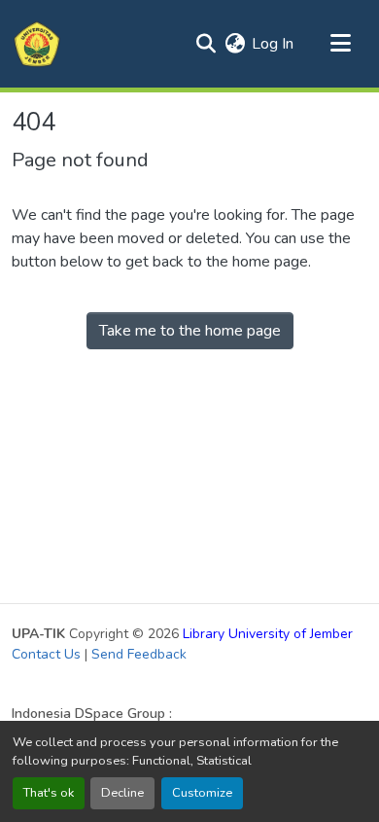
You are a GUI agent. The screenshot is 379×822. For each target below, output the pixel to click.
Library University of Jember (268, 634)
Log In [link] (272, 43)
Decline (122, 793)
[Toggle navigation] (340, 43)
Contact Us (46, 654)
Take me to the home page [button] (190, 330)
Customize (202, 793)
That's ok (48, 793)
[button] (37, 43)
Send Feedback (139, 654)
